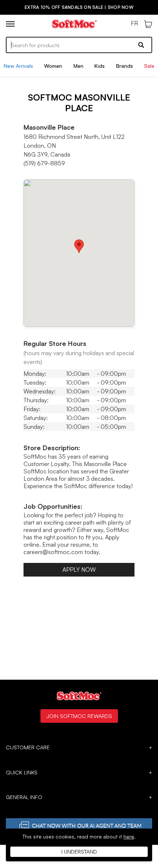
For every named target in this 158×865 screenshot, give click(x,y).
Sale (149, 66)
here (128, 836)
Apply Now (79, 569)
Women (53, 66)
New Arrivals (18, 66)
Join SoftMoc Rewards (79, 715)
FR (134, 23)
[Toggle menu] (10, 24)
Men (78, 66)
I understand (79, 851)
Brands (124, 66)
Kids (99, 66)
